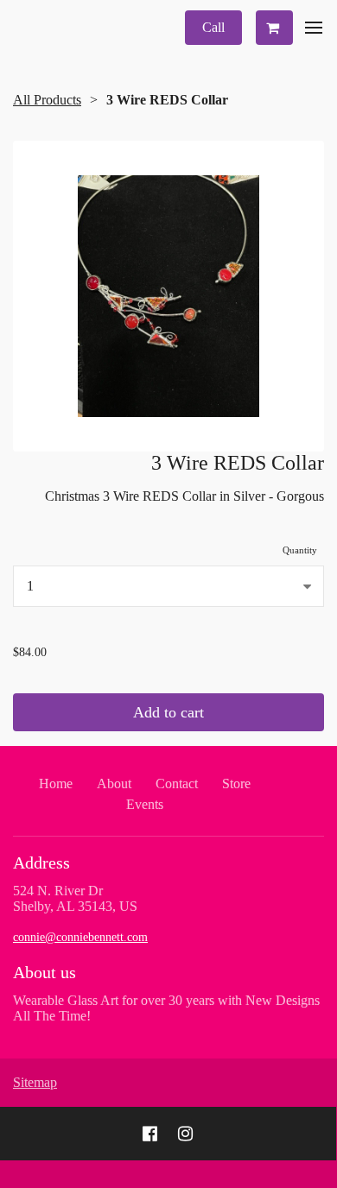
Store (236, 783)
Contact (177, 783)
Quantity (300, 550)
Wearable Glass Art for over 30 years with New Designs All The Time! (166, 1008)
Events (144, 804)
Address (41, 862)
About (114, 783)
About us (44, 972)
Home (56, 783)
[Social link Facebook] (150, 1134)
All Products (47, 99)
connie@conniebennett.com (80, 937)
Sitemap (35, 1082)
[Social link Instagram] (185, 1134)
